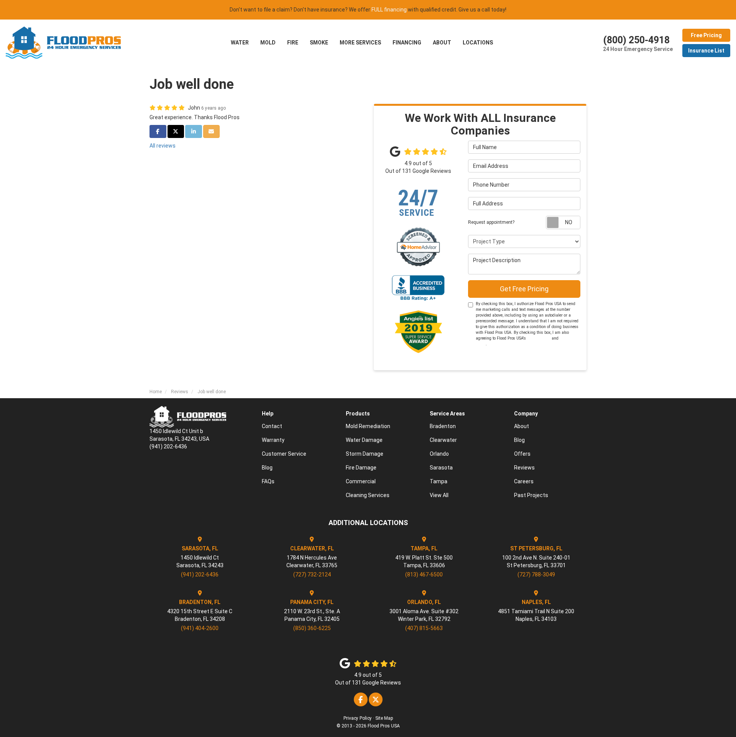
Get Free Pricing (524, 289)
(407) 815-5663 (424, 628)
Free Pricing (706, 35)
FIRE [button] (292, 42)
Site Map (384, 718)
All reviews (163, 146)
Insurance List (706, 51)
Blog (267, 468)
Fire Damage (361, 468)
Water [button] (240, 42)
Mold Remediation (368, 426)
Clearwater (443, 440)
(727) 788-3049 (536, 574)
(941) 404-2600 (200, 628)
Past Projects (531, 495)
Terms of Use (538, 338)
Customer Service (284, 454)
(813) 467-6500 (424, 574)
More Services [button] (360, 42)
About (521, 426)
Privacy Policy (357, 718)
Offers (522, 454)
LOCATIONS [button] (478, 42)
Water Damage (364, 440)
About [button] (442, 42)
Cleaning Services (367, 495)
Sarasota (441, 468)
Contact (272, 426)
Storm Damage (364, 454)
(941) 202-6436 (200, 574)
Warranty (273, 440)
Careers (524, 481)
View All (439, 495)
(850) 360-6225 (312, 628)
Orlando (439, 454)
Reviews (524, 468)
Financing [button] (407, 42)
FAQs (268, 481)
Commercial (361, 481)
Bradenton (443, 426)
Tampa (438, 481)
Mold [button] (268, 42)
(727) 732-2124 (312, 574)
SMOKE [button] (319, 42)
